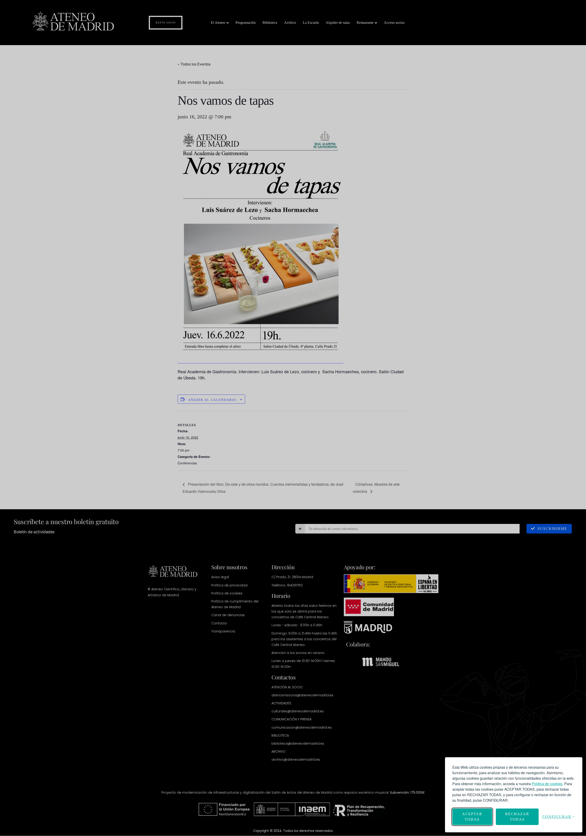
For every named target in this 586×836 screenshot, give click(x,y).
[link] (547, 783)
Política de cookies (547, 783)
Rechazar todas (517, 816)
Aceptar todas (472, 816)
